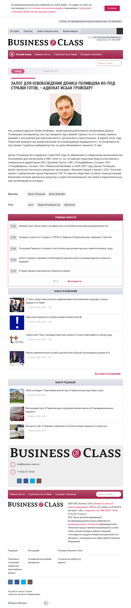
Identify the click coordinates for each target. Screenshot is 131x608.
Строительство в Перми (65, 54)
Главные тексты (42, 54)
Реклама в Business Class (70, 550)
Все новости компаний (108, 373)
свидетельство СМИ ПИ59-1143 (100, 510)
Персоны (28, 31)
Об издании (33, 550)
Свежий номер (23, 54)
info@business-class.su (28, 464)
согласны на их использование (47, 8)
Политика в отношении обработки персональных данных (15, 566)
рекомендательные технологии (83, 524)
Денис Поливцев (36, 194)
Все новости (75, 281)
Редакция (13, 550)
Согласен (112, 8)
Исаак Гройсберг (57, 194)
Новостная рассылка (47, 31)
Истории (14, 31)
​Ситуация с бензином (90, 54)
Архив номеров (70, 31)
